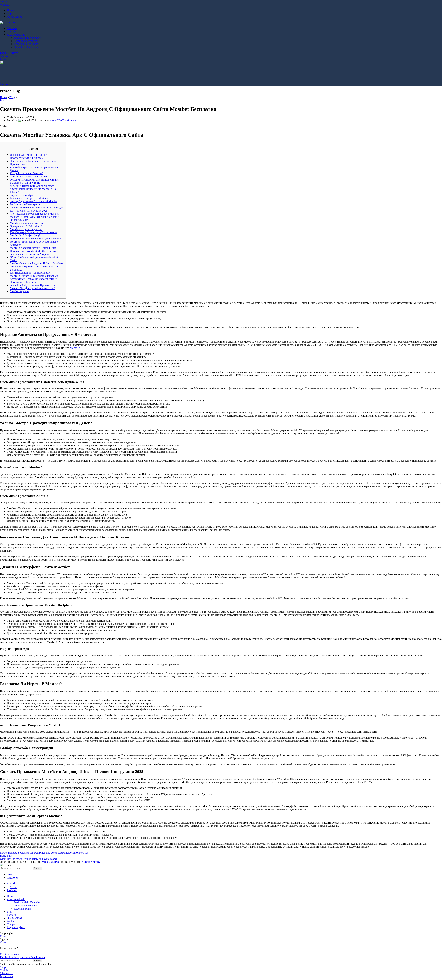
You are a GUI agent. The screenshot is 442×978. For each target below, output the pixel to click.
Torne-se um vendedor (26, 40)
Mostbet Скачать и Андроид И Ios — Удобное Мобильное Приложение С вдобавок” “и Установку (36, 266)
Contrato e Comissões (26, 47)
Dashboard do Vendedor (27, 37)
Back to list (6, 855)
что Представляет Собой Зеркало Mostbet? (35, 213)
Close (3, 936)
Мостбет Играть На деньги (26, 229)
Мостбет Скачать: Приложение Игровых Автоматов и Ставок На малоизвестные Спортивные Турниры (34, 278)
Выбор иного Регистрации (25, 204)
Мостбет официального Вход (27, 223)
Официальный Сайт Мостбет (27, 226)
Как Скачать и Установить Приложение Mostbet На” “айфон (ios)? (33, 234)
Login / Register (16, 927)
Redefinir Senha (22, 908)
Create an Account (10, 954)
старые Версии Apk (21, 195)
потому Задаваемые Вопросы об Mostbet (33, 201)
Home (3, 97)
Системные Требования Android (29, 176)
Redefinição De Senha (26, 43)
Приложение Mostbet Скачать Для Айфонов (35, 238)
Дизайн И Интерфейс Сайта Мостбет (32, 185)
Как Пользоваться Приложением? (30, 272)
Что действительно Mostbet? (26, 173)
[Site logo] (8, 22)
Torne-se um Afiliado (25, 905)
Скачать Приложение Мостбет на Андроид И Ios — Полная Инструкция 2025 (36, 209)
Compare (12, 924)
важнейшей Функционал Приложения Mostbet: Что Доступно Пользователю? (32, 287)
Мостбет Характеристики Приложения (33, 247)
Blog (12, 97)
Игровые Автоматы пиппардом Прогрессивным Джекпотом (28, 156)
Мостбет (75, 347)
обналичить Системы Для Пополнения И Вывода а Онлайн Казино (34, 181)
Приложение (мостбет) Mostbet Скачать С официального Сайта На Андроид (34, 253)
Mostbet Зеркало (19, 291)
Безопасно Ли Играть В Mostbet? (29, 198)
